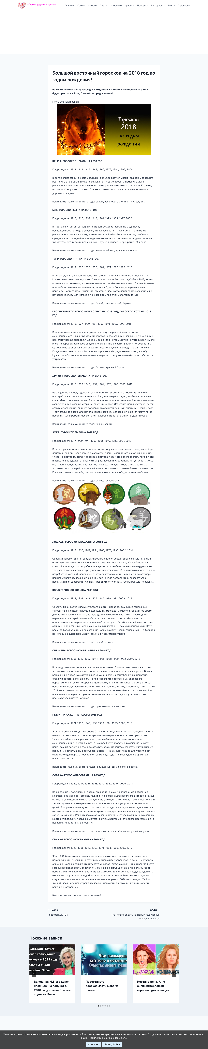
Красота (129, 5)
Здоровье (116, 5)
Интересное (158, 5)
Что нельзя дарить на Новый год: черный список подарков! (135, 914)
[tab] (98, 1006)
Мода (171, 5)
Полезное (142, 5)
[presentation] (52, 959)
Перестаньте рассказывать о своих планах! (102, 986)
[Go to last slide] (34, 973)
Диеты (103, 5)
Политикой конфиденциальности (107, 1037)
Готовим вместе (87, 5)
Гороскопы (184, 5)
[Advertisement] (104, 32)
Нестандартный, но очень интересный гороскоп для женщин (153, 986)
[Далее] (174, 973)
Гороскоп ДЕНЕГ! (58, 912)
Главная (70, 5)
